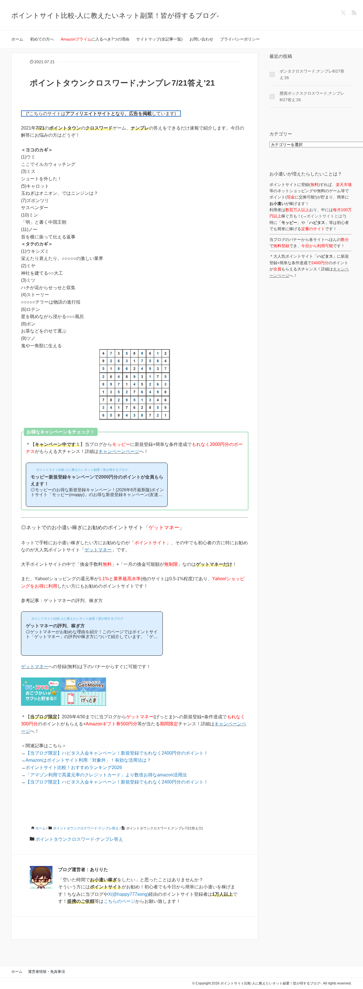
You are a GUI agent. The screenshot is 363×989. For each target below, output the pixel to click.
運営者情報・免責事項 (46, 971)
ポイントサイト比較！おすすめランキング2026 (74, 767)
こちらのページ (119, 901)
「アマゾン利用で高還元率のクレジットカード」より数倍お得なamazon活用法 (106, 774)
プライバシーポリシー (240, 39)
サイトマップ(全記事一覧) (159, 39)
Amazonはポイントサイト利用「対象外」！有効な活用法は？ (88, 760)
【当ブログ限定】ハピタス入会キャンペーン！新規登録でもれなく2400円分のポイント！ (117, 753)
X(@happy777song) (128, 894)
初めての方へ (42, 39)
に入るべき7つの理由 (95, 39)
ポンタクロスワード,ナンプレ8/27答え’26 (312, 74)
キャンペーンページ (118, 451)
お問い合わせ (201, 39)
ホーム (17, 39)
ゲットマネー (98, 549)
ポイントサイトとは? (326, 216)
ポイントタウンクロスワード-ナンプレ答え (79, 839)
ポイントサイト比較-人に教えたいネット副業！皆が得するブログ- (115, 15)
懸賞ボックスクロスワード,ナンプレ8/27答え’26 (312, 96)
